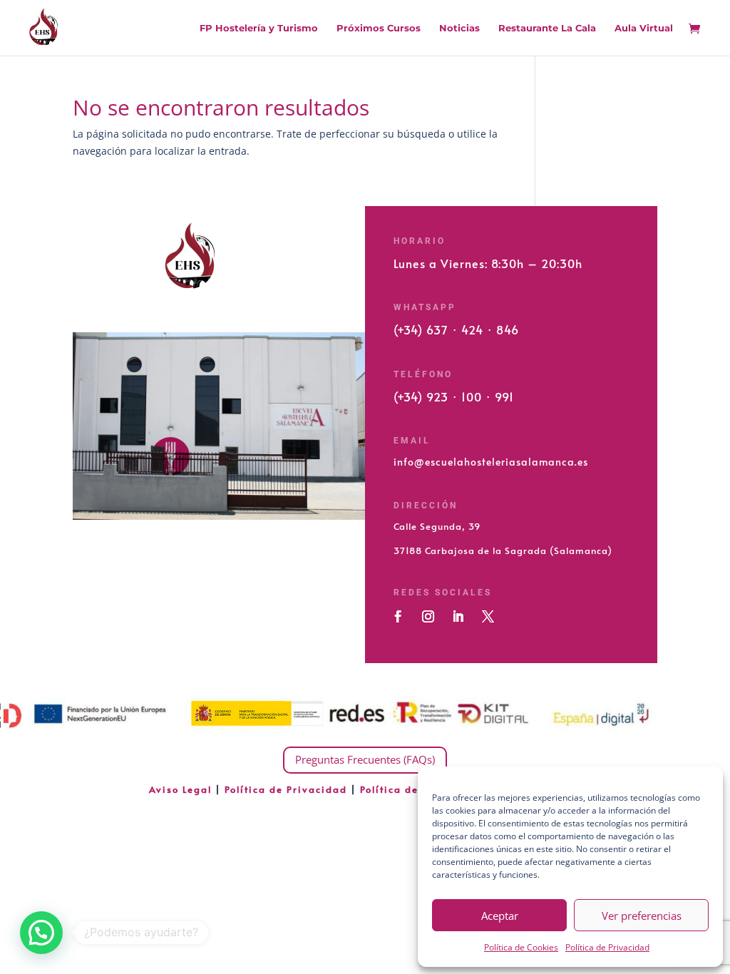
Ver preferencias (642, 915)
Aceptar (499, 915)
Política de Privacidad (607, 947)
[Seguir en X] (487, 617)
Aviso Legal (182, 789)
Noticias (459, 28)
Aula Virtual (644, 28)
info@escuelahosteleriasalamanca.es (491, 461)
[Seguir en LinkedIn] (458, 617)
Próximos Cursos (378, 28)
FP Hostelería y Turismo (259, 28)
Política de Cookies (521, 947)
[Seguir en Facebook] (398, 617)
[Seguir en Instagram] (428, 617)
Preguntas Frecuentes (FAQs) (365, 759)
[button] (41, 932)
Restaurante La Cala (547, 28)
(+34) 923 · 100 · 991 (454, 396)
